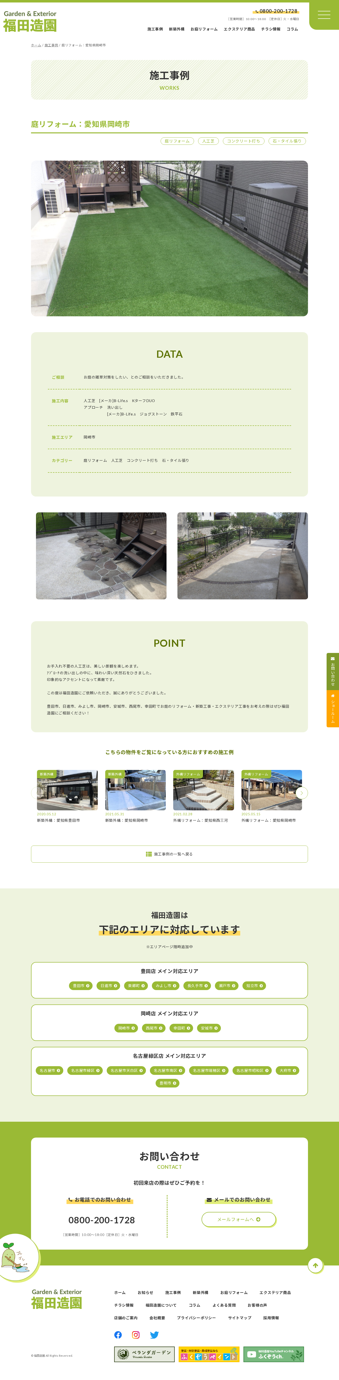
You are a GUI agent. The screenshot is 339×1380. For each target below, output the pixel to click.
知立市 (252, 985)
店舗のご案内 (126, 1318)
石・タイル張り (287, 141)
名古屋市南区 (165, 1070)
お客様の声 (257, 1305)
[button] (302, 793)
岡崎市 (124, 1028)
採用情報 (271, 1318)
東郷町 (134, 985)
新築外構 (177, 29)
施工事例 (155, 29)
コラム (292, 29)
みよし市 (163, 985)
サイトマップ (240, 1318)
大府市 (285, 1070)
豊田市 (79, 985)
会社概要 (157, 1318)
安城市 (207, 1028)
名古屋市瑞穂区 (206, 1070)
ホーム (36, 45)
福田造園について (161, 1305)
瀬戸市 (225, 985)
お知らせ (145, 1292)
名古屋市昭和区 (250, 1070)
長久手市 (195, 985)
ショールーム (333, 711)
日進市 (106, 985)
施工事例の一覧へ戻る (173, 854)
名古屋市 (47, 1070)
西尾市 (152, 1028)
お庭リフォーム (204, 29)
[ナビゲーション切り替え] (324, 15)
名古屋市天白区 (124, 1070)
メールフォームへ (235, 1219)
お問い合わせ (333, 674)
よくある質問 (224, 1305)
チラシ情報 (271, 29)
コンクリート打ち (243, 141)
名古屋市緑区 (83, 1070)
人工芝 (208, 141)
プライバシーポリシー (196, 1318)
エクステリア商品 (239, 29)
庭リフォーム (177, 141)
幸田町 (179, 1028)
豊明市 (165, 1083)
